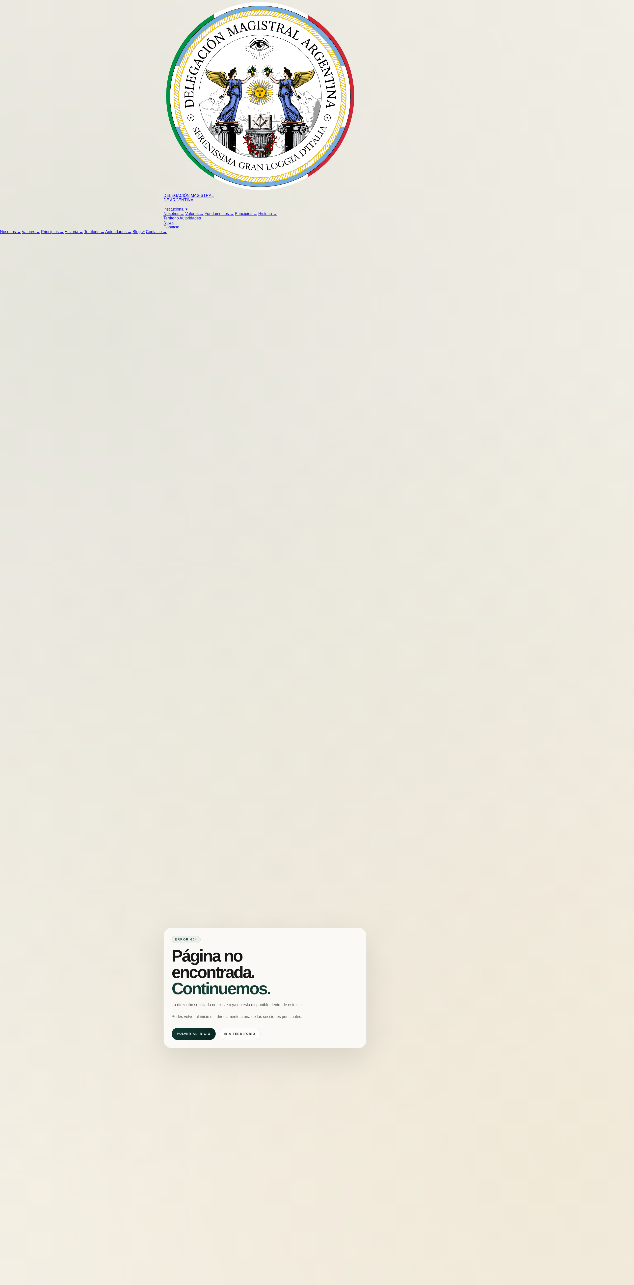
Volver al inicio (194, 1033)
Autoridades (190, 218)
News (168, 222)
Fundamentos (219, 214)
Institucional (175, 209)
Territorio (171, 218)
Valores (194, 214)
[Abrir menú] (163, 205)
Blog (138, 232)
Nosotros (173, 214)
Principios (246, 214)
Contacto (171, 227)
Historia (267, 214)
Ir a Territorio (240, 1033)
